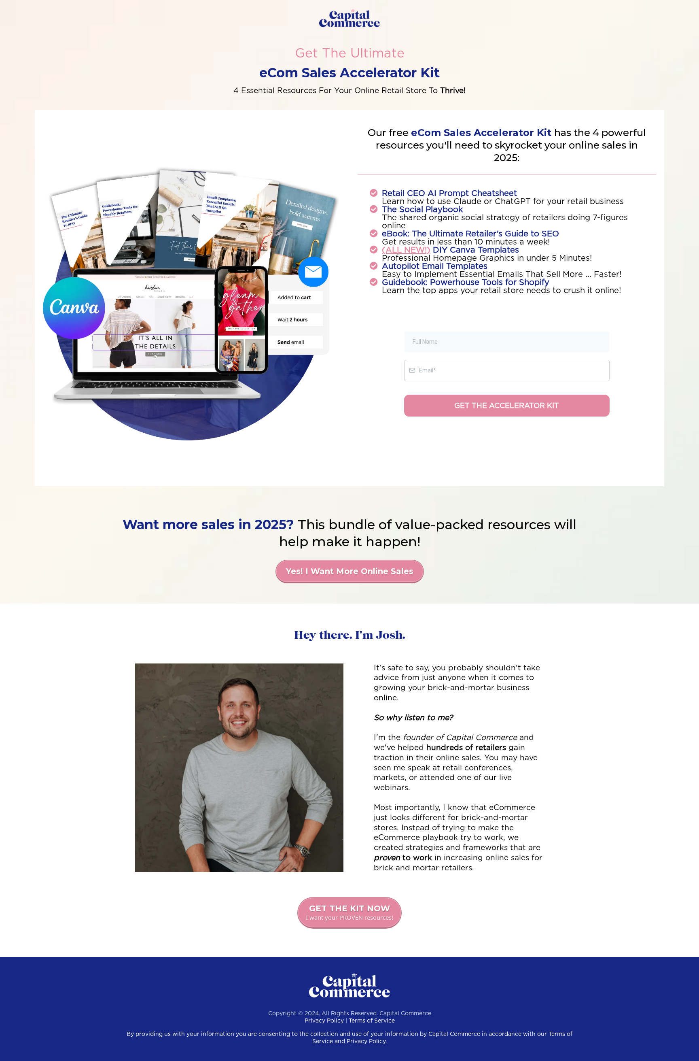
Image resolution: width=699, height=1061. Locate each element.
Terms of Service (372, 1020)
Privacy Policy (324, 1020)
